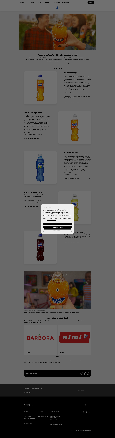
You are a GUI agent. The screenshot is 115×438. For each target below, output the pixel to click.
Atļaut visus (57, 224)
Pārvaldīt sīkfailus (57, 230)
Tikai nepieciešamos (57, 227)
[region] (57, 219)
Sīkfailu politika (51, 220)
